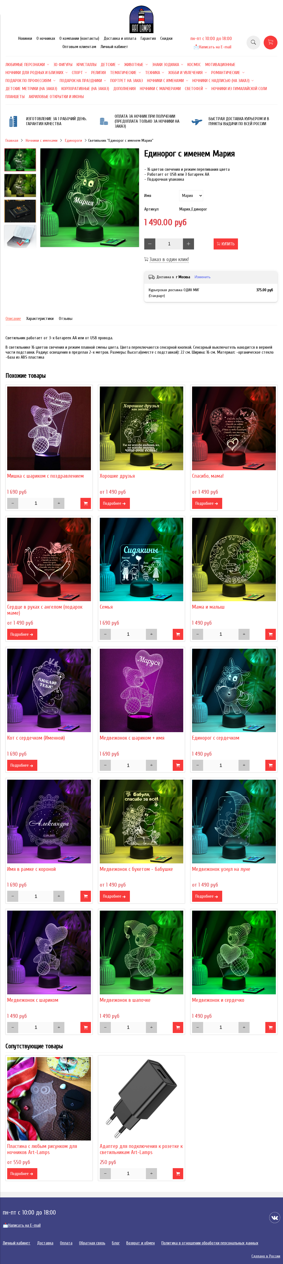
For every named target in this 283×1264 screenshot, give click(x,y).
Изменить (203, 277)
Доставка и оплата (120, 38)
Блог (116, 1243)
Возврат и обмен (140, 1243)
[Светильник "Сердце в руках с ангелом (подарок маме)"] (49, 559)
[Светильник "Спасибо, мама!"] (234, 428)
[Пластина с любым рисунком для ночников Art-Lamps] (49, 1099)
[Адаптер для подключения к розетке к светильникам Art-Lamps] (142, 1099)
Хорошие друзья (117, 476)
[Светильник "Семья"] (142, 559)
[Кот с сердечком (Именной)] (49, 690)
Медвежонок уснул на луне (221, 869)
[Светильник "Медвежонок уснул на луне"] (234, 821)
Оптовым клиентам (79, 46)
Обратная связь (92, 1243)
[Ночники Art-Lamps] (141, 31)
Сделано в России (265, 1256)
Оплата (66, 1243)
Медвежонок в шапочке (125, 1000)
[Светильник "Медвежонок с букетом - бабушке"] (142, 821)
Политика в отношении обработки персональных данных (209, 1243)
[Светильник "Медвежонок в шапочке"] (142, 952)
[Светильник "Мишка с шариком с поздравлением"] (49, 428)
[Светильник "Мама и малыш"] (234, 559)
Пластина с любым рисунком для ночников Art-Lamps (42, 1149)
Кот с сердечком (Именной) (36, 738)
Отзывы (65, 318)
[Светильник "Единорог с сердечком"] (234, 690)
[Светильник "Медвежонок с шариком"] (49, 952)
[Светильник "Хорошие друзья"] (142, 428)
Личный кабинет (114, 46)
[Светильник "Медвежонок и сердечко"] (234, 952)
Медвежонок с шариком (32, 1000)
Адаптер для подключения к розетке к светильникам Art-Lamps (141, 1149)
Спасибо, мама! (208, 476)
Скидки (166, 38)
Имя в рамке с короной (31, 869)
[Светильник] (89, 198)
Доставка (45, 1243)
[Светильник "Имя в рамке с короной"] (49, 821)
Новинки (25, 38)
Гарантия (148, 38)
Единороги (73, 140)
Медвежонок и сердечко (218, 1000)
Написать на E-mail (212, 46)
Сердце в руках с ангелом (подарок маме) (44, 610)
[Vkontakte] (274, 1217)
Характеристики (40, 318)
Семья (106, 607)
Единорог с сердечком (215, 738)
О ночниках (45, 38)
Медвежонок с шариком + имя (132, 738)
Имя (147, 195)
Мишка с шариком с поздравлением (45, 476)
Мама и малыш (208, 607)
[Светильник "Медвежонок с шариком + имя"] (142, 690)
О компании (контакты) (79, 38)
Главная (12, 140)
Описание (13, 318)
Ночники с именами (41, 140)
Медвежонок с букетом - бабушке (136, 869)
